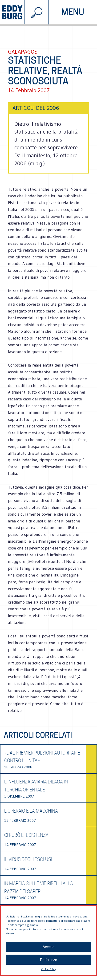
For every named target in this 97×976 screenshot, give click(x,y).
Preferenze (48, 960)
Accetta (48, 947)
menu (72, 12)
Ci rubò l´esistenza (26, 835)
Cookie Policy (48, 969)
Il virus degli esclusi (28, 859)
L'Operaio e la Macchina (31, 811)
